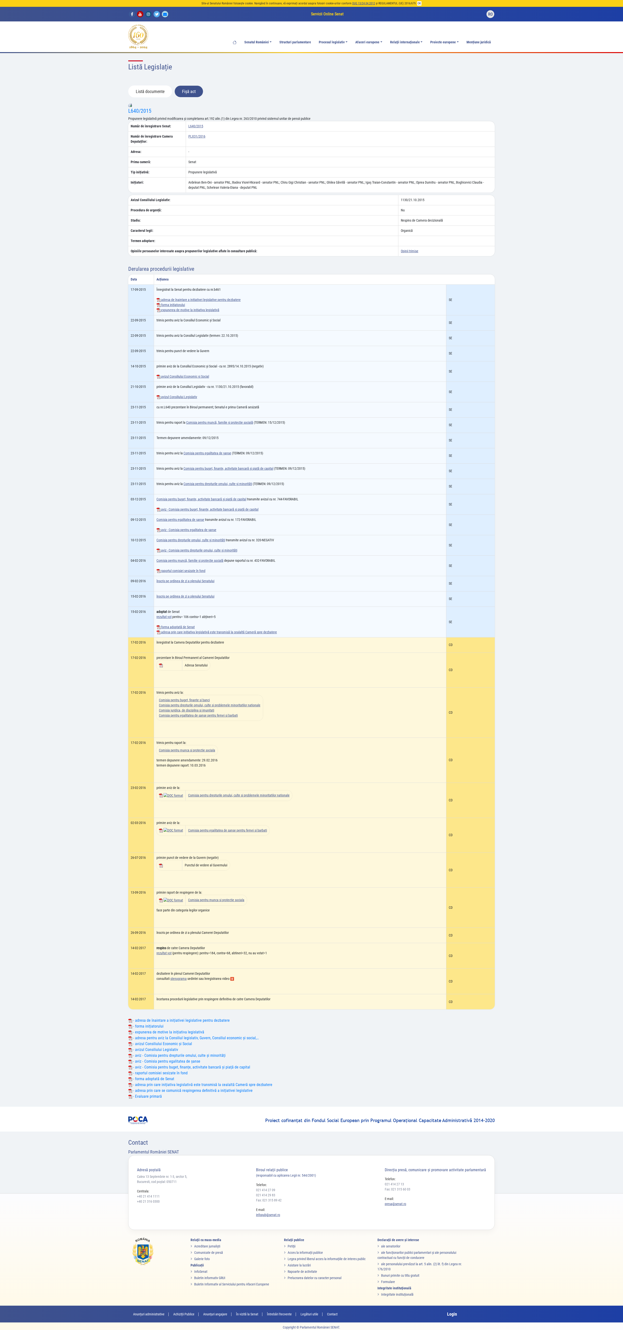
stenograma (178, 979)
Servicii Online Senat (327, 14)
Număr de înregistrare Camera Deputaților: (152, 138)
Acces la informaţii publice (305, 1253)
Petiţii (291, 1246)
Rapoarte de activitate (302, 1272)
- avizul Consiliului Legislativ (155, 1049)
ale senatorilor (390, 1246)
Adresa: (136, 152)
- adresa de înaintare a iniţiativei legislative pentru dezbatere (181, 1020)
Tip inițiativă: (140, 172)
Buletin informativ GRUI (209, 1278)
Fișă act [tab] (189, 91)
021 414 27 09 (265, 1190)
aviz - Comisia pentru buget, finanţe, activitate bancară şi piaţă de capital (209, 509)
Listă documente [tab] (150, 91)
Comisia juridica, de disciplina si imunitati (186, 710)
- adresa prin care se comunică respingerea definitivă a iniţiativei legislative (192, 1090)
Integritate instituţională (397, 1294)
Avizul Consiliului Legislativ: (150, 200)
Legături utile (309, 1314)
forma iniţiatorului (172, 305)
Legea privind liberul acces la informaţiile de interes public (327, 1259)
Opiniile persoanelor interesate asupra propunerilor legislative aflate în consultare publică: (194, 251)
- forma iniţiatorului (148, 1026)
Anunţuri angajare (215, 1314)
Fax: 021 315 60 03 (397, 1189)
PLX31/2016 (196, 136)
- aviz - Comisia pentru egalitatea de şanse (166, 1061)
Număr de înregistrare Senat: (151, 126)
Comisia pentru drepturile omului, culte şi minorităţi (217, 484)
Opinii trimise (409, 251)
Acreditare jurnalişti (207, 1246)
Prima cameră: (141, 162)
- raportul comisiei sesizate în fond (160, 1073)
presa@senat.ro (395, 1204)
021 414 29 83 (265, 1195)
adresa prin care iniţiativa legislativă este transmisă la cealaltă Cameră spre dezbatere (218, 632)
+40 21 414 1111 (148, 1196)
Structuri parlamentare (295, 42)
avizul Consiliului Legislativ (178, 397)
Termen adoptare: (143, 241)
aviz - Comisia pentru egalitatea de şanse (188, 530)
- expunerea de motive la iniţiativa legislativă (168, 1032)
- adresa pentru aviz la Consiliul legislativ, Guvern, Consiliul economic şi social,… (195, 1038)
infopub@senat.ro (268, 1215)
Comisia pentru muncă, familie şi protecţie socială (219, 422)
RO (490, 14)
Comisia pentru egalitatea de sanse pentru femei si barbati (198, 715)
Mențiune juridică (479, 42)
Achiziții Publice (183, 1314)
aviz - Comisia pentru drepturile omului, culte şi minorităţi (198, 550)
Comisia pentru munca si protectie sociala (187, 750)
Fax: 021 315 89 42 (269, 1200)
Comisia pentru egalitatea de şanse (207, 453)
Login (452, 1314)
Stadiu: (136, 220)
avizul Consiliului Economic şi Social (184, 376)
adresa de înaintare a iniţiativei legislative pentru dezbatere (200, 300)
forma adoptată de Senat (177, 627)
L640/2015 (139, 111)
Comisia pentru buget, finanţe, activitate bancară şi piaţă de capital (228, 468)
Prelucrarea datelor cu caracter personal (314, 1278)
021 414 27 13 (394, 1184)
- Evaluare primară (147, 1096)
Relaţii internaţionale (405, 42)
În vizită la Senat (247, 1314)
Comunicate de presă (208, 1253)
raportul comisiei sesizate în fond (182, 571)
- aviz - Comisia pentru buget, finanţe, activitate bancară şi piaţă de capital (191, 1067)
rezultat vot (164, 617)
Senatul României (256, 42)
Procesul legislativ (332, 42)
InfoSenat (200, 1272)
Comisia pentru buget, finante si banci (184, 700)
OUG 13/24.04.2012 (363, 3)
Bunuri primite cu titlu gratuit (400, 1275)
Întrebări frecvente (279, 1314)
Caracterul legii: (142, 231)
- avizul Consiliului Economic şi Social (162, 1043)
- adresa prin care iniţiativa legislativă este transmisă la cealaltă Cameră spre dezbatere (202, 1084)
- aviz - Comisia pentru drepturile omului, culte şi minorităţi (179, 1055)
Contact (332, 1314)
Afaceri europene (367, 42)
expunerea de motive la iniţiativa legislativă (189, 310)
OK (419, 3)
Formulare (388, 1282)
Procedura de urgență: (146, 210)
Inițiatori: (137, 182)
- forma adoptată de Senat (153, 1079)
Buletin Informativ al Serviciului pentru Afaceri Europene (231, 1284)
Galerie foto (202, 1259)
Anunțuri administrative (149, 1314)
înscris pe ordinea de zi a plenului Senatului (185, 581)
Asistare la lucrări (299, 1265)
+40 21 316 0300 (148, 1201)
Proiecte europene (443, 42)
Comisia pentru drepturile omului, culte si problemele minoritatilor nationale (209, 705)
